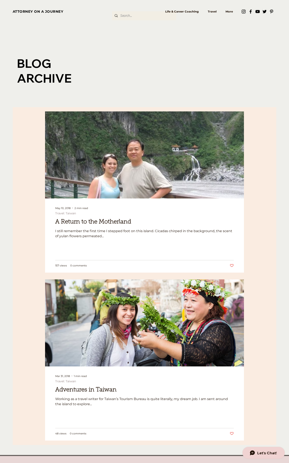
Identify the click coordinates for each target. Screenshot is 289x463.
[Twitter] (264, 11)
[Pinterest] (271, 11)
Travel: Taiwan (65, 213)
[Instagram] (243, 11)
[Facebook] (250, 11)
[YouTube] (257, 11)
